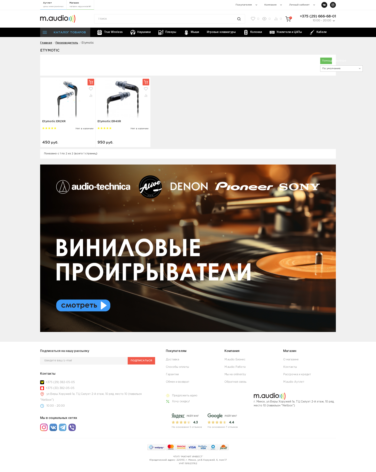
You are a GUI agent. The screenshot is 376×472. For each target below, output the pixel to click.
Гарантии (172, 374)
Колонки (256, 32)
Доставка (172, 359)
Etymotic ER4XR (109, 121)
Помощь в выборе (327, 61)
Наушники (144, 32)
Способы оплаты (177, 367)
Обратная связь (235, 382)
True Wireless (113, 32)
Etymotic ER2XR (54, 121)
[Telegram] (62, 427)
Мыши (195, 32)
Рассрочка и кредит (297, 374)
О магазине (291, 359)
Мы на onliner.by (235, 374)
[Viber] (72, 427)
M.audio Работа (235, 367)
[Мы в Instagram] (333, 5)
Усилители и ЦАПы (289, 32)
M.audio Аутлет (293, 382)
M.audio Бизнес (234, 359)
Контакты (290, 367)
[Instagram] (44, 427)
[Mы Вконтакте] (324, 5)
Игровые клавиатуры (221, 32)
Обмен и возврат (177, 382)
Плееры (170, 32)
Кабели (321, 32)
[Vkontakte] (53, 427)
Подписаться (141, 361)
